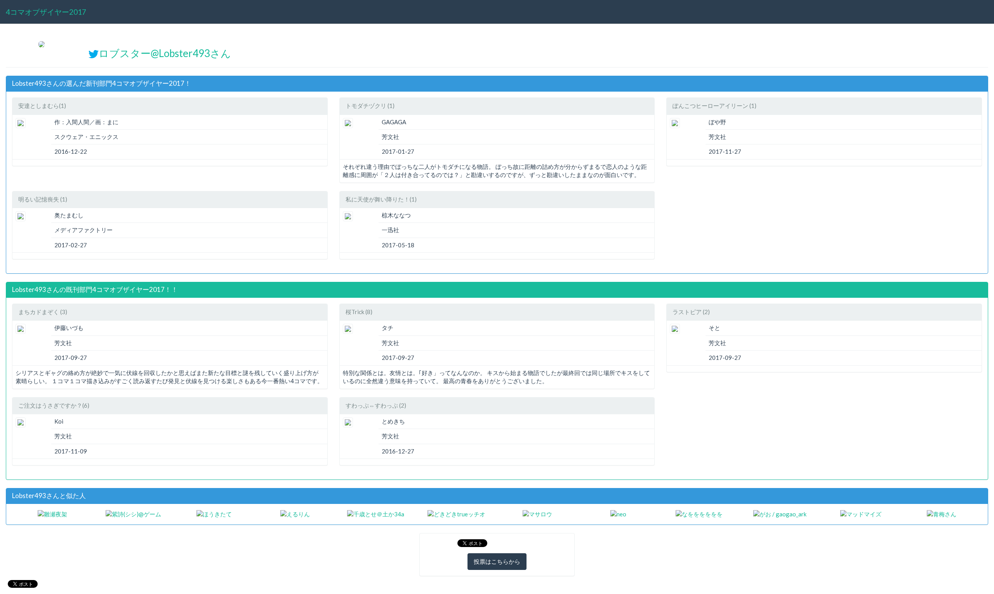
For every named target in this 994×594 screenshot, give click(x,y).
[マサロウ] (537, 513)
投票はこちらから (497, 561)
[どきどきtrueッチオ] (456, 513)
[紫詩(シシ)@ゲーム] (133, 513)
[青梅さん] (941, 513)
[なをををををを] (699, 513)
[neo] (618, 513)
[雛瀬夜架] (52, 513)
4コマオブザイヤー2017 (46, 11)
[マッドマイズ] (860, 513)
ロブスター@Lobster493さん (165, 53)
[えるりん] (295, 513)
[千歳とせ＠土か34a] (375, 513)
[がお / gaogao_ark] (779, 513)
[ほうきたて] (214, 513)
